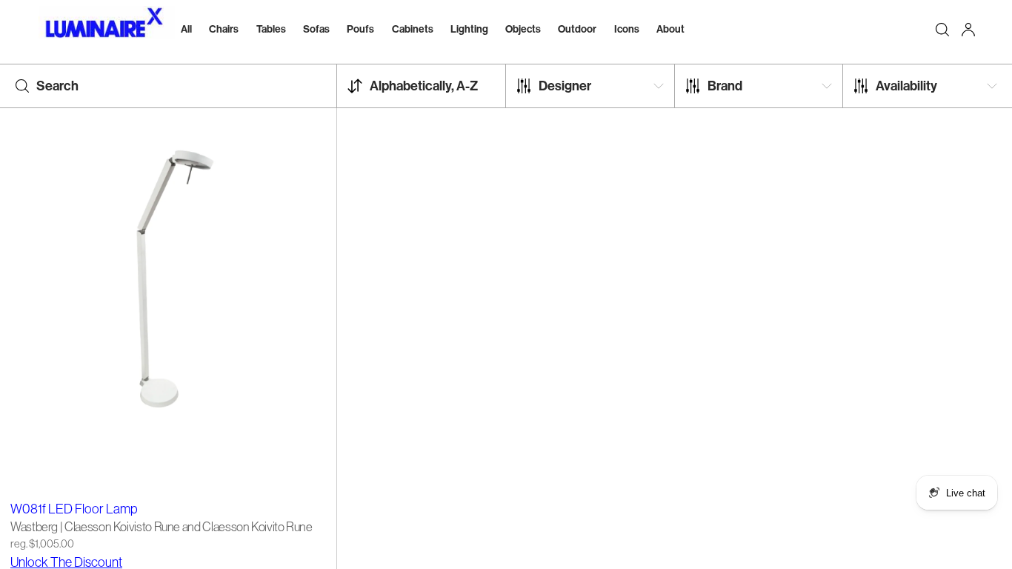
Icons (626, 29)
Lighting (469, 29)
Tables (271, 29)
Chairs (224, 29)
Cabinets (412, 29)
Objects (523, 29)
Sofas (316, 29)
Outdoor (577, 29)
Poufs (360, 29)
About (670, 29)
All (186, 29)
